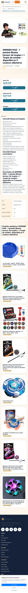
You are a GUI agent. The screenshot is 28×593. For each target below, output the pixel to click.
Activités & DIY (4, 544)
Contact (17, 2)
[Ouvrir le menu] (25, 2)
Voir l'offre (14, 87)
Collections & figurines (6, 542)
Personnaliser (14, 590)
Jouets (2, 535)
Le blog (2, 554)
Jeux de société (4, 538)
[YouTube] (15, 529)
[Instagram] (7, 529)
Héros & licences (4, 550)
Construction (4, 564)
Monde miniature (5, 569)
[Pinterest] (11, 529)
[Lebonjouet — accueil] (5, 2)
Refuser (14, 587)
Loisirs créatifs (4, 566)
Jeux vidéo (3, 540)
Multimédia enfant (5, 571)
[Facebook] (3, 529)
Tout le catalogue (5, 557)
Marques (3, 552)
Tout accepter (14, 584)
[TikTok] (19, 529)
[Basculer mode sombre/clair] (12, 2)
